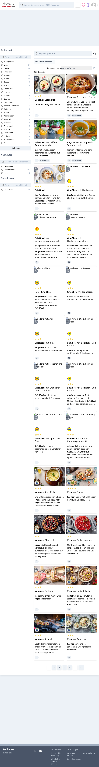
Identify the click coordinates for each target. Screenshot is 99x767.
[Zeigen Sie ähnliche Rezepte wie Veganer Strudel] (37, 657)
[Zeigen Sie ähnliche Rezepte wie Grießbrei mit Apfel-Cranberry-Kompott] (69, 462)
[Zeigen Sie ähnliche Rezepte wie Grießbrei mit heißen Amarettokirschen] (37, 160)
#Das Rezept (76, 115)
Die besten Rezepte (71, 754)
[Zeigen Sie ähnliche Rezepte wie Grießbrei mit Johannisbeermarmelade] (37, 262)
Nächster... (15, 148)
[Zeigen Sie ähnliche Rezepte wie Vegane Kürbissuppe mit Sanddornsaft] (69, 160)
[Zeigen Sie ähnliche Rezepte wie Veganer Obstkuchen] (37, 561)
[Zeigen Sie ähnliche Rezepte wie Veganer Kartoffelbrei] (37, 510)
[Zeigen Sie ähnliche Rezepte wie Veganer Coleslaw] (69, 657)
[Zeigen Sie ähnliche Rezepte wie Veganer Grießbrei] (37, 115)
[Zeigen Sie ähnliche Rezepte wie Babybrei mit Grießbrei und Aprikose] (69, 358)
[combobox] (46, 5)
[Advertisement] (49, 27)
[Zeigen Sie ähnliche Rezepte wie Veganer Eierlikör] (37, 609)
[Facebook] (40, 751)
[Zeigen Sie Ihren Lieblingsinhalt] (83, 5)
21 (81, 667)
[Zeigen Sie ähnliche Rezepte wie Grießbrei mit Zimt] (37, 358)
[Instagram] (35, 751)
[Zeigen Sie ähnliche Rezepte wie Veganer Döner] (69, 510)
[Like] (93, 93)
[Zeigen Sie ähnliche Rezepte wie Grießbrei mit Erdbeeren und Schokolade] (37, 408)
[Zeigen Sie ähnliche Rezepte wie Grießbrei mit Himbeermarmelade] (69, 262)
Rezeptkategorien (73, 759)
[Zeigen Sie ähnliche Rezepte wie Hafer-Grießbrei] (37, 313)
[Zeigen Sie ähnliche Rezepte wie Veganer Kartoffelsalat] (69, 609)
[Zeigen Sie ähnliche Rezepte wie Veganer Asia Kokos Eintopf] (69, 115)
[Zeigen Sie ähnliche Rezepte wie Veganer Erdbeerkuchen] (69, 561)
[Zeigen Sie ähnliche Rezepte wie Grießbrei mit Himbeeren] (69, 208)
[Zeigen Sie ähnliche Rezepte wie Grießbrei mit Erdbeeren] (69, 313)
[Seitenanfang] (93, 761)
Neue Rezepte (72, 750)
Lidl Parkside (56, 750)
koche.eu (8, 749)
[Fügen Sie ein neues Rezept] (88, 5)
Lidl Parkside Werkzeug (56, 754)
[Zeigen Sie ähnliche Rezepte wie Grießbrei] (37, 208)
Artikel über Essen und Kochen (55, 761)
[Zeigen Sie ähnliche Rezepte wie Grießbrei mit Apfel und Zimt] (37, 462)
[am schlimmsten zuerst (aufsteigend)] (94, 68)
